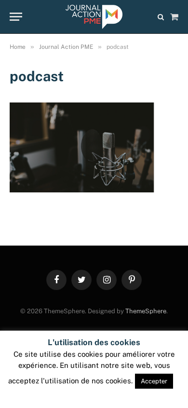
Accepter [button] (154, 381)
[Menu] (16, 17)
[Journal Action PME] (94, 17)
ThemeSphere (145, 311)
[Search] (161, 17)
